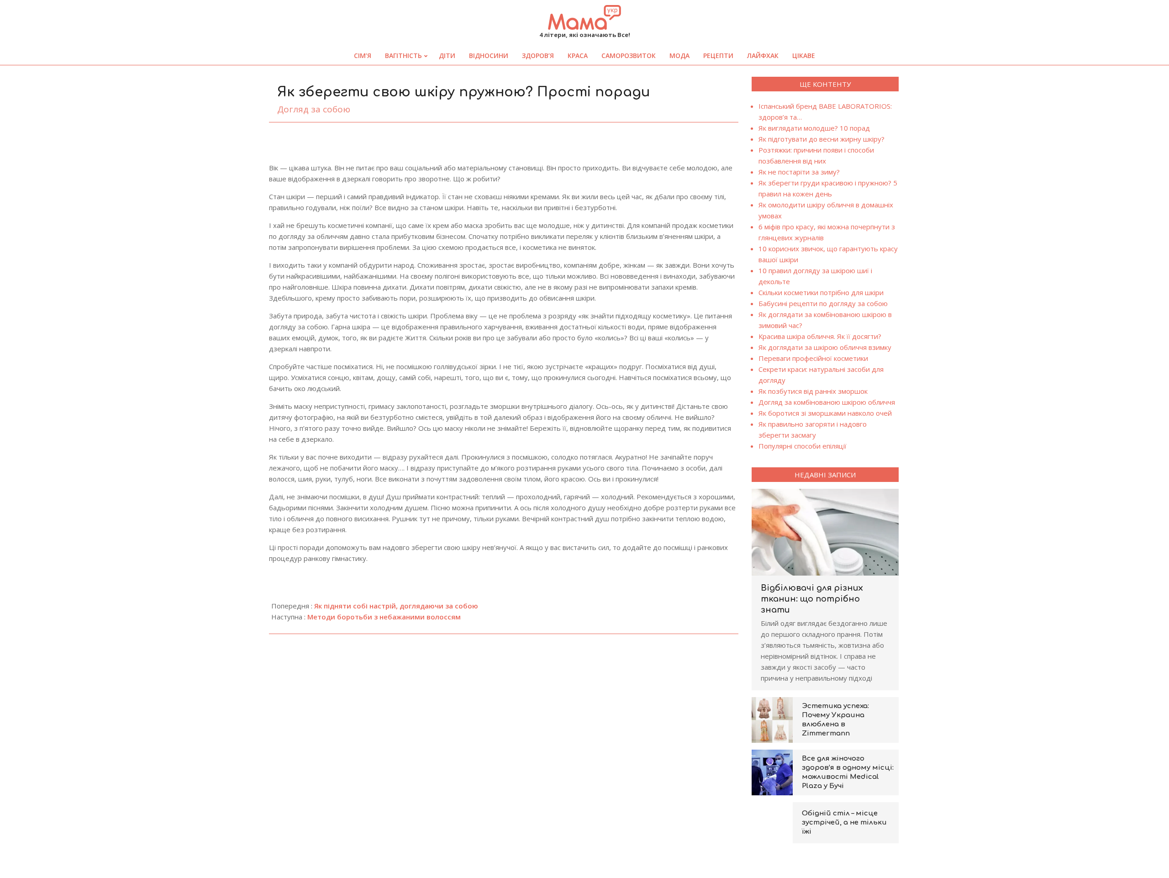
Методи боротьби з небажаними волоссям (384, 616)
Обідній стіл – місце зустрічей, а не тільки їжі (844, 822)
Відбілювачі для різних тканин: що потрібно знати (812, 598)
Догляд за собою (313, 109)
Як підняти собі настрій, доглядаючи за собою (396, 605)
